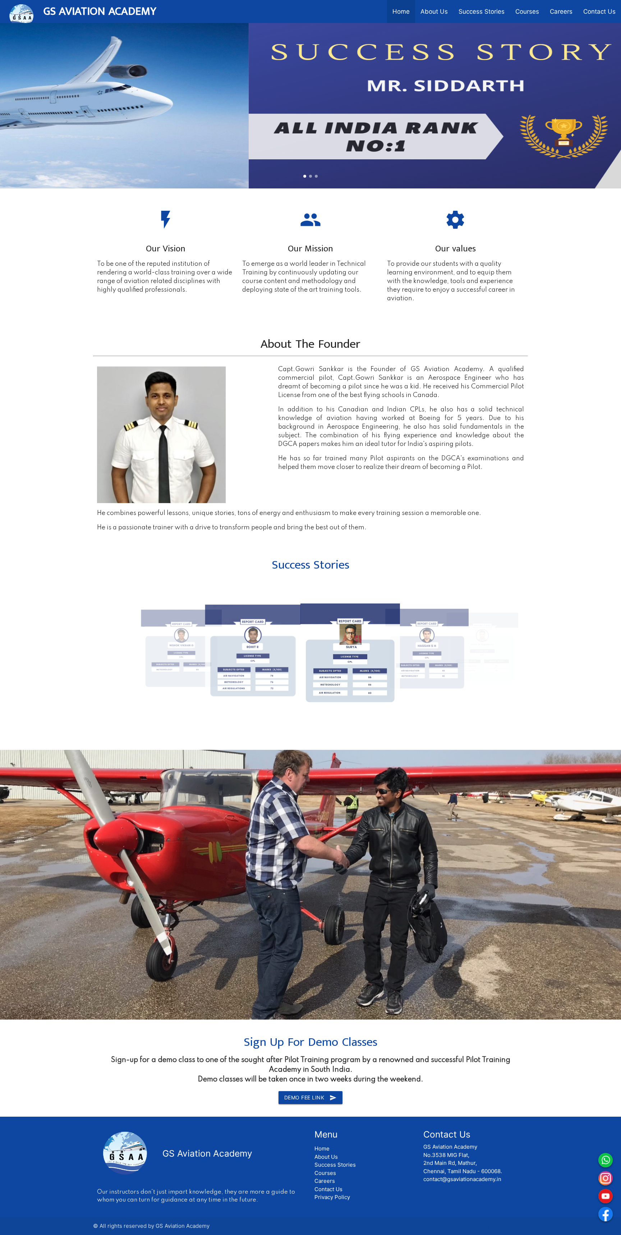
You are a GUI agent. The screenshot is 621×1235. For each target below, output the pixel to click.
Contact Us (599, 11)
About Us (434, 11)
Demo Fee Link (310, 1097)
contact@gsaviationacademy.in (462, 1179)
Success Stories (482, 11)
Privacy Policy (332, 1197)
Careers (561, 11)
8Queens (516, 1225)
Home (401, 11)
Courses (527, 11)
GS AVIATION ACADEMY (99, 11)
